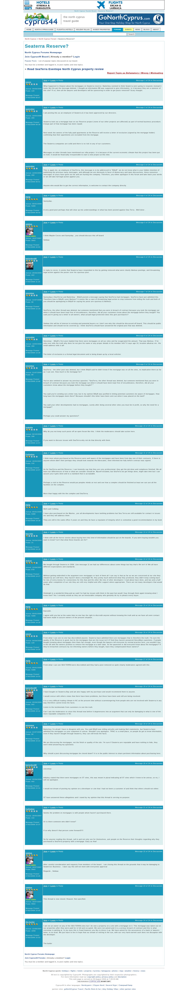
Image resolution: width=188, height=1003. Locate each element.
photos (115, 971)
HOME (28, 29)
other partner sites (128, 989)
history (136, 971)
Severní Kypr (111, 985)
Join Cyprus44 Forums (35, 958)
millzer (29, 561)
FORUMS (117, 29)
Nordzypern (87, 985)
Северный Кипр (125, 985)
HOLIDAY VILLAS (82, 29)
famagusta (105, 971)
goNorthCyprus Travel (73, 989)
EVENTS (128, 29)
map (121, 971)
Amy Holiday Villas (110, 989)
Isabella (29, 427)
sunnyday (30, 109)
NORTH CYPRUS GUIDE (44, 29)
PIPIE (28, 197)
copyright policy (94, 977)
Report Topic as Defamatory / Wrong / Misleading (135, 73)
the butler (30, 922)
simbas (29, 224)
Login (76, 56)
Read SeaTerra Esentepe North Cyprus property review (65, 69)
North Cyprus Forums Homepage (43, 52)
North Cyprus (30, 39)
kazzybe (29, 534)
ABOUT (156, 29)
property (88, 971)
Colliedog (30, 454)
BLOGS (146, 29)
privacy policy (108, 977)
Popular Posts (31, 61)
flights (73, 971)
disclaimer (122, 977)
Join (45, 80)
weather (128, 971)
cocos (28, 82)
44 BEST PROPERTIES (101, 29)
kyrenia (96, 971)
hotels (80, 971)
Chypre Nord (98, 985)
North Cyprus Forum (47, 39)
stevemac (30, 293)
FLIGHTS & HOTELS (65, 29)
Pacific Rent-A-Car (93, 989)
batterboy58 (31, 258)
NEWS (137, 29)
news (143, 971)
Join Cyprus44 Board (37, 56)
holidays (65, 971)
